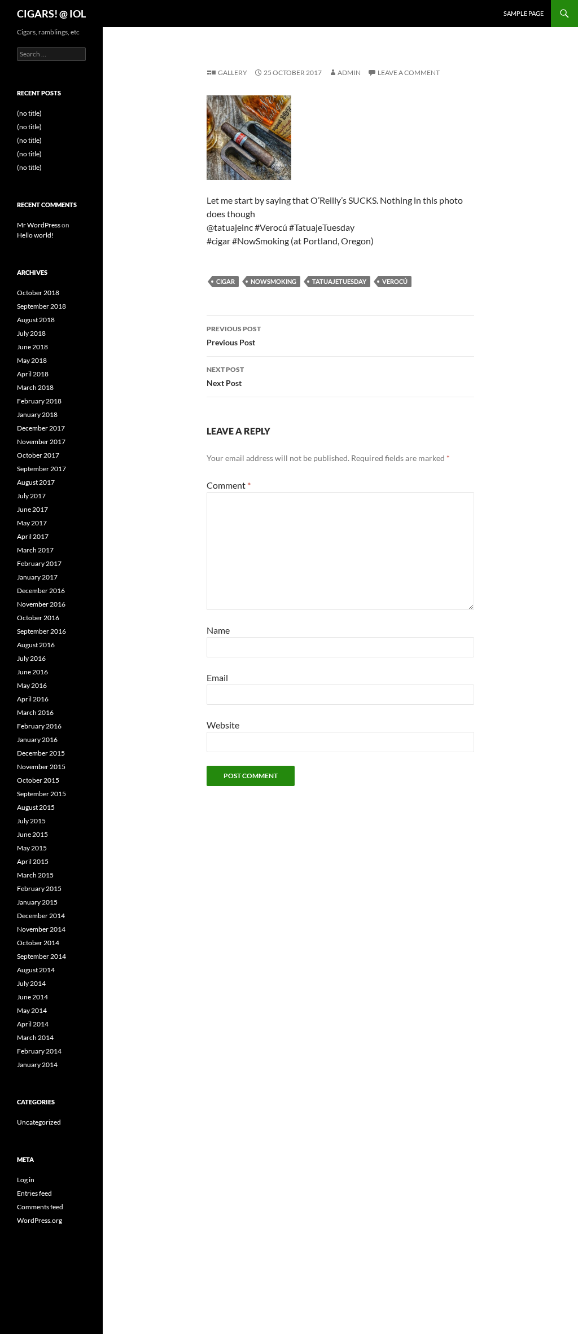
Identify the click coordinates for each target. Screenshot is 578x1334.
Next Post (225, 376)
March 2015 (35, 875)
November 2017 (41, 441)
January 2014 (37, 1064)
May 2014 (32, 1010)
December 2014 (41, 915)
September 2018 (41, 306)
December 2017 (41, 428)
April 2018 (33, 374)
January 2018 (37, 414)
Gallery (232, 72)
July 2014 (31, 983)
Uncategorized (39, 1122)
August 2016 (36, 644)
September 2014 (41, 956)
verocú (395, 281)
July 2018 (31, 333)
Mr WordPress (38, 225)
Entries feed (34, 1193)
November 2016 (41, 604)
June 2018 (32, 347)
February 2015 (39, 888)
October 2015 (38, 780)
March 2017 (35, 550)
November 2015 (41, 766)
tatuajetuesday (339, 281)
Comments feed (40, 1207)
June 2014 (32, 997)
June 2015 (32, 834)
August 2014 (36, 970)
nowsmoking (273, 281)
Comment (229, 485)
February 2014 (39, 1051)
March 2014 (35, 1037)
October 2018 (38, 292)
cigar (225, 281)
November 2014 (41, 929)
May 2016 (32, 685)
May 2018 (32, 360)
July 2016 (31, 658)
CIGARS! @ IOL (51, 13)
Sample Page (523, 13)
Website (223, 724)
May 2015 (32, 848)
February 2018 (39, 401)
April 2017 (33, 536)
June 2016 (32, 672)
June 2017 (32, 509)
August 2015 (36, 807)
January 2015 (37, 902)
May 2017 (32, 523)
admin (349, 72)
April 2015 (33, 861)
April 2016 (33, 699)
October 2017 (38, 455)
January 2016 (37, 739)
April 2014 (33, 1024)
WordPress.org (39, 1220)
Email (217, 677)
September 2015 (41, 793)
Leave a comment (409, 72)
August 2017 (36, 482)
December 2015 (41, 753)
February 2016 (39, 726)
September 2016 (41, 631)
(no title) (29, 113)
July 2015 (31, 821)
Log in (25, 1179)
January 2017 (37, 577)
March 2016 (35, 712)
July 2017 (31, 496)
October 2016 (38, 617)
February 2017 (39, 563)
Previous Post (234, 335)
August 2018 (36, 319)
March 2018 (35, 387)
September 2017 (41, 468)
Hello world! (35, 235)
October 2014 (38, 942)
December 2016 (41, 590)
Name (218, 630)
